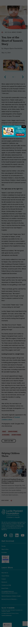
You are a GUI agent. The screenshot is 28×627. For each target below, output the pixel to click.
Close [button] (23, 126)
